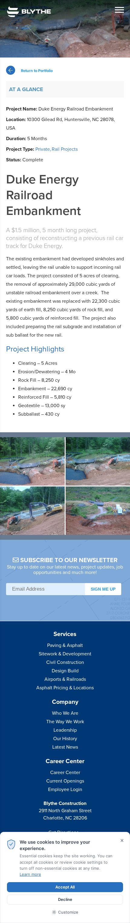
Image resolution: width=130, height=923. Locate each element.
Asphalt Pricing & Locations (65, 688)
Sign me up (103, 589)
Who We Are (65, 713)
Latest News (65, 747)
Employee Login (65, 789)
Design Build (65, 671)
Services (65, 634)
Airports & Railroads (65, 679)
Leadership (65, 730)
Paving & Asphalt (65, 645)
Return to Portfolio (36, 70)
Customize (68, 912)
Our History (65, 739)
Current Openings (65, 781)
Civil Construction (65, 662)
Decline (65, 899)
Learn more (30, 874)
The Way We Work (65, 722)
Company (65, 702)
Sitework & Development (65, 654)
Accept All (65, 887)
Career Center (65, 761)
